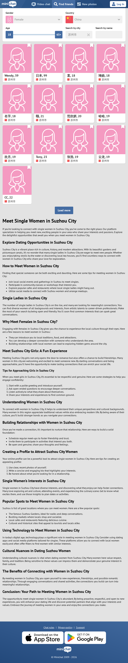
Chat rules (49, 627)
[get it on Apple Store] (43, 637)
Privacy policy (65, 627)
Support (80, 627)
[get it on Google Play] (85, 637)
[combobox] (68, 35)
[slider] (9, 34)
